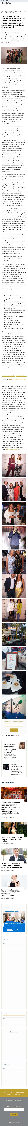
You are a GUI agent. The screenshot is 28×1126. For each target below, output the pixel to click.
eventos (7, 735)
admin (9, 11)
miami (12, 735)
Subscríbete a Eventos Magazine (14, 721)
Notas (13, 817)
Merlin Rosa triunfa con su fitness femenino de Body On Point (11, 839)
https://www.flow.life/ (8, 375)
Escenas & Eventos (9, 12)
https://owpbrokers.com (13, 449)
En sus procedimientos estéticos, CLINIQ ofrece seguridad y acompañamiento (10, 892)
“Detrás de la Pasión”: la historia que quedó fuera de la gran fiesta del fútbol (11, 865)
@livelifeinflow (14, 379)
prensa (17, 735)
